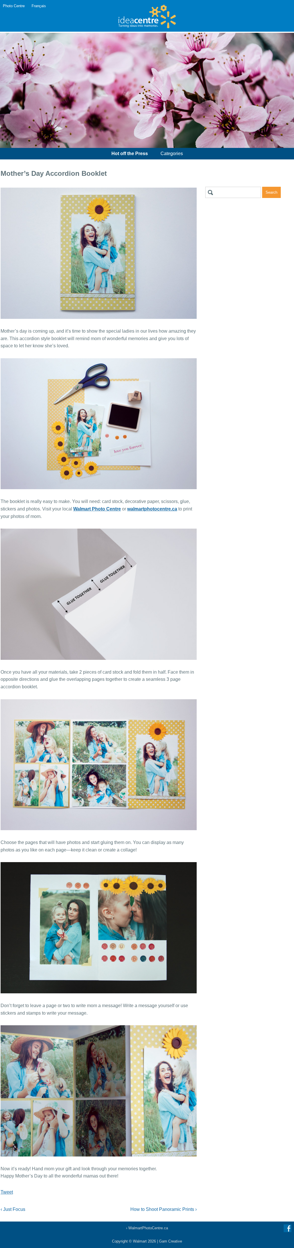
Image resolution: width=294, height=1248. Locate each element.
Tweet (7, 1192)
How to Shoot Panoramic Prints (163, 1209)
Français (39, 6)
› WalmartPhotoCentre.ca (147, 1228)
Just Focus (13, 1209)
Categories (171, 153)
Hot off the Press (129, 153)
